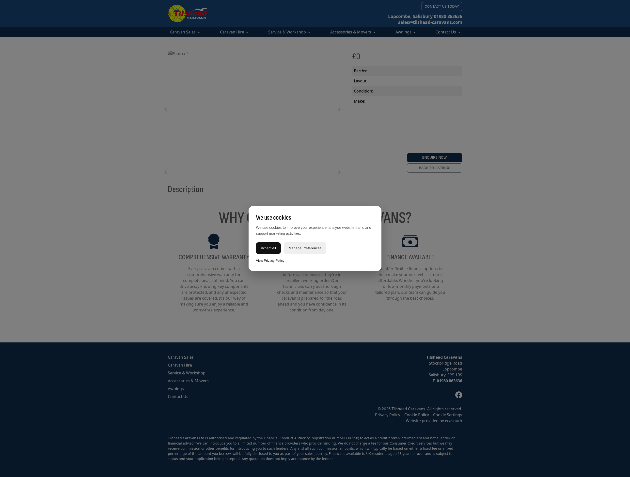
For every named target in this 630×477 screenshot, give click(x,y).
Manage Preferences (305, 248)
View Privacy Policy (270, 260)
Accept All (268, 248)
